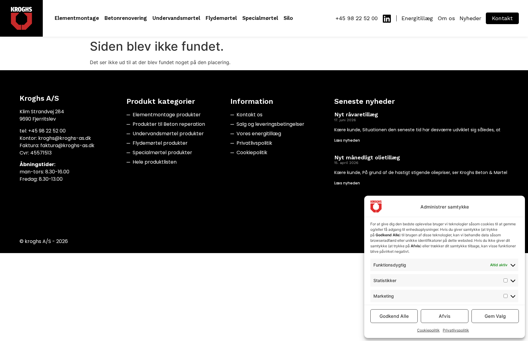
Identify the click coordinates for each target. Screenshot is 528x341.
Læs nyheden (347, 140)
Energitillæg (417, 18)
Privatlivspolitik (456, 330)
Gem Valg (495, 316)
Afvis (444, 316)
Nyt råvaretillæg (356, 114)
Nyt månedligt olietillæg (367, 157)
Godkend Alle (394, 316)
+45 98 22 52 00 (357, 18)
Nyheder (470, 18)
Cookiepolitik (428, 330)
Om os (446, 18)
